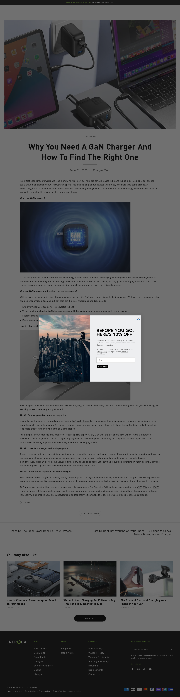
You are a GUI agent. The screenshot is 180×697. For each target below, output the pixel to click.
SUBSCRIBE (102, 366)
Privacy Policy (102, 352)
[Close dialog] (138, 318)
